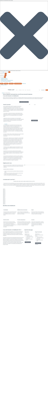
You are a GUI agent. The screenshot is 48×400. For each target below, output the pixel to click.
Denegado (6, 83)
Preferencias (11, 83)
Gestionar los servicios (4, 79)
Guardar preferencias (18, 83)
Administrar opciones (4, 78)
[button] (24, 35)
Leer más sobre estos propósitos (6, 81)
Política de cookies (4, 84)
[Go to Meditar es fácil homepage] (11, 89)
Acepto (2, 83)
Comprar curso (28, 242)
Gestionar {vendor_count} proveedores (7, 80)
